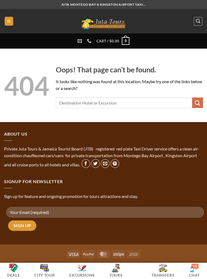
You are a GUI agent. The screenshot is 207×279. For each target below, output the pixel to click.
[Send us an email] (105, 163)
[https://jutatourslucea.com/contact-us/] (80, 41)
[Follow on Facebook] (85, 163)
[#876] (90, 41)
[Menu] (9, 21)
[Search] (198, 21)
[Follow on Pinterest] (115, 163)
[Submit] (197, 103)
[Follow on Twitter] (95, 163)
